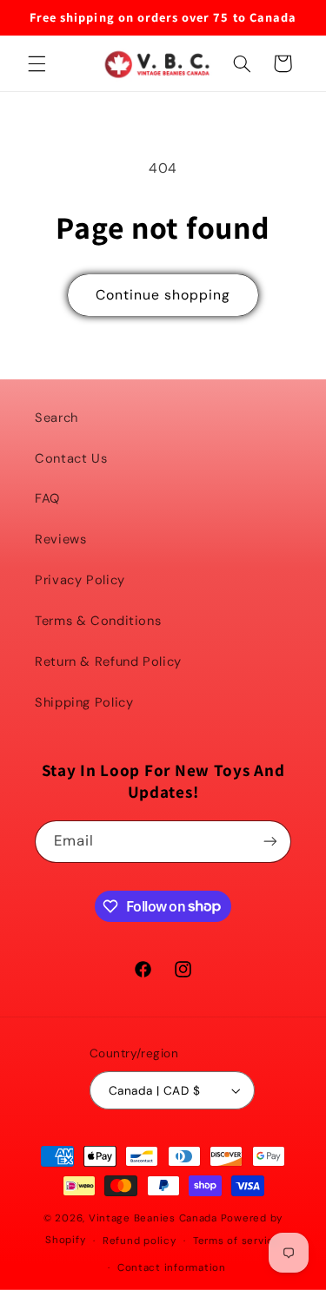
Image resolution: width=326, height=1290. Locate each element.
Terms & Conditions (98, 620)
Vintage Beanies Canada (153, 1218)
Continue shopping (163, 295)
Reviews (60, 539)
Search (56, 417)
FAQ (47, 498)
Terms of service (237, 1240)
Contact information (171, 1267)
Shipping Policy (84, 702)
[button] (37, 63)
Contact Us (71, 458)
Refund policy (139, 1240)
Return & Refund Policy (108, 661)
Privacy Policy (80, 580)
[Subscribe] (270, 841)
